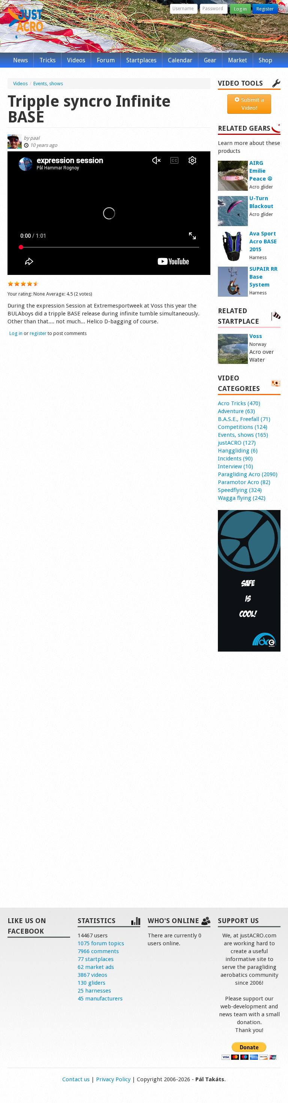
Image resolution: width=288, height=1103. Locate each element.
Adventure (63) (236, 411)
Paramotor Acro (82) (244, 482)
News (20, 60)
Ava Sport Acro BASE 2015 (263, 241)
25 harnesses (94, 990)
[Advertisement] (249, 771)
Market (237, 60)
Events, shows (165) (243, 435)
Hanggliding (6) (238, 450)
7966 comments (98, 951)
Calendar (180, 60)
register (38, 333)
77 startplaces (96, 959)
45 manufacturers (100, 998)
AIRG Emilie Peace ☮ (260, 171)
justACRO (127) (237, 442)
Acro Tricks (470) (239, 403)
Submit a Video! (252, 104)
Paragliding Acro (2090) (248, 474)
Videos (76, 60)
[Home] (26, 22)
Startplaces (141, 60)
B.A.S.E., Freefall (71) (244, 419)
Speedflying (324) (240, 490)
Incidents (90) (235, 458)
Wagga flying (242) (242, 498)
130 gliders (91, 982)
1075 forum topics (101, 943)
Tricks (47, 60)
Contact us (76, 1079)
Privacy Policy (113, 1079)
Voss (255, 336)
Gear (210, 60)
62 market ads (96, 967)
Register (265, 9)
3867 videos (92, 975)
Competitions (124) (242, 427)
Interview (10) (235, 466)
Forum (106, 60)
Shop (265, 60)
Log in (240, 9)
